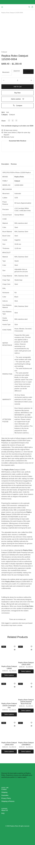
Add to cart (17, 86)
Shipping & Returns (7, 801)
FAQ (2, 813)
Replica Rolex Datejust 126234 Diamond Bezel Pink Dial (26, 702)
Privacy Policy (6, 798)
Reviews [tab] (14, 164)
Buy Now (17, 93)
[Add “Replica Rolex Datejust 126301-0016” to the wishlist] (14, 723)
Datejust (4, 52)
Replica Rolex (19, 177)
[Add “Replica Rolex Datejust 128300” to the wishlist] (14, 647)
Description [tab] (5, 164)
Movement (5, 72)
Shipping (4, 792)
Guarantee (4, 795)
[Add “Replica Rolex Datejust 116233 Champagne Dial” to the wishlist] (14, 684)
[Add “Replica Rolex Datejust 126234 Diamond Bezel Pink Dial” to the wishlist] (31, 684)
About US (4, 810)
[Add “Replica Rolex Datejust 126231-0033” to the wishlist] (31, 647)
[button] (17, 70)
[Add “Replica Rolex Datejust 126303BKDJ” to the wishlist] (31, 723)
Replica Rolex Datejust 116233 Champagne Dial (9, 705)
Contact (4, 789)
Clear (28, 71)
